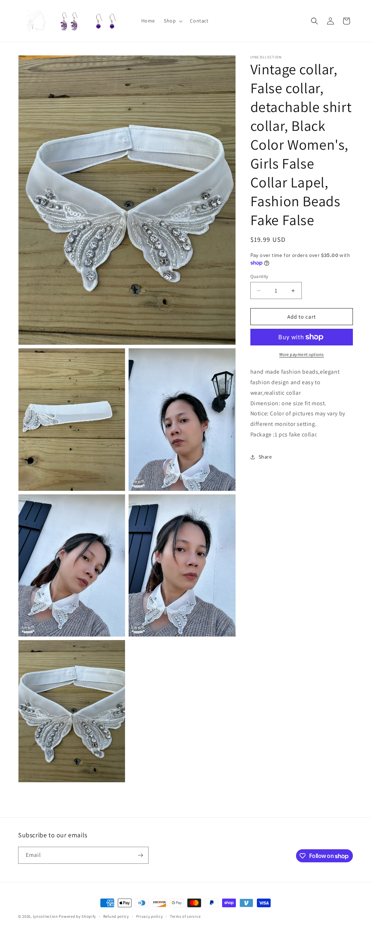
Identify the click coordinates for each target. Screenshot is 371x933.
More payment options (301, 354)
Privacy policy (149, 916)
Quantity (259, 276)
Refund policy (116, 916)
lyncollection (45, 916)
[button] (172, 20)
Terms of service (185, 916)
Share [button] (265, 456)
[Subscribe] (140, 855)
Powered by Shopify (77, 916)
